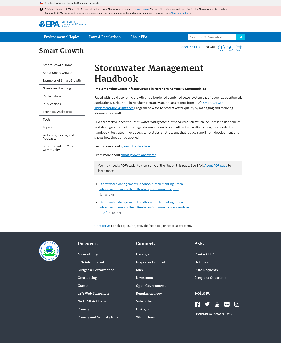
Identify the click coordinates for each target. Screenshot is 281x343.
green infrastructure (135, 146)
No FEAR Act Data (92, 301)
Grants (83, 286)
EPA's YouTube (217, 304)
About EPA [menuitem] (138, 37)
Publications (52, 104)
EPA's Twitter (207, 304)
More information (180, 12)
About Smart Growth (57, 72)
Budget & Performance (96, 270)
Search (240, 37)
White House (146, 317)
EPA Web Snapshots (93, 294)
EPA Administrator (93, 262)
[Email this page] (239, 48)
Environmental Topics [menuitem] (61, 37)
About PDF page (215, 165)
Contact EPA (205, 254)
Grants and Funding (57, 88)
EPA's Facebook (197, 304)
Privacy (83, 309)
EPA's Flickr (227, 304)
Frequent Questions (210, 278)
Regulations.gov (149, 294)
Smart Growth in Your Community (58, 148)
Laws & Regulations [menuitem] (105, 37)
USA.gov (142, 309)
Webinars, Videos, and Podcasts (58, 137)
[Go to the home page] (49, 24)
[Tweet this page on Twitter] (230, 48)
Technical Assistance (57, 111)
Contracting (87, 278)
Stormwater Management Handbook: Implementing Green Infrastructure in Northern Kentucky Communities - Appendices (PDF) (144, 207)
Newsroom (144, 278)
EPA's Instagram (236, 304)
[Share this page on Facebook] (221, 48)
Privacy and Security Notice (99, 317)
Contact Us (190, 47)
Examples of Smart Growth (62, 80)
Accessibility (88, 254)
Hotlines (201, 262)
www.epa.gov (142, 9)
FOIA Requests (206, 270)
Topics (47, 127)
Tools (46, 119)
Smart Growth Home (57, 65)
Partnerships (52, 96)
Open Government (151, 286)
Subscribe (144, 301)
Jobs (139, 270)
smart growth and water (138, 155)
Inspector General (150, 262)
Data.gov (143, 254)
